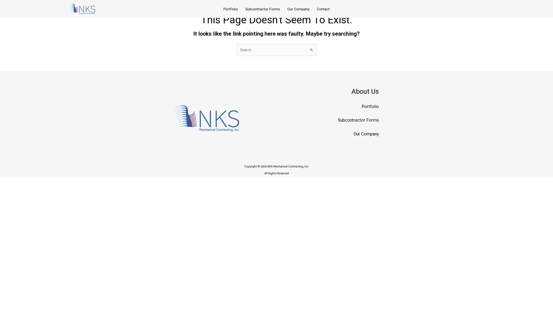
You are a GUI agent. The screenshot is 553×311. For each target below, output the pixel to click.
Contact (323, 9)
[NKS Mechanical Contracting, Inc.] (82, 8)
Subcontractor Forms (262, 9)
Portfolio (230, 9)
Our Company (298, 9)
